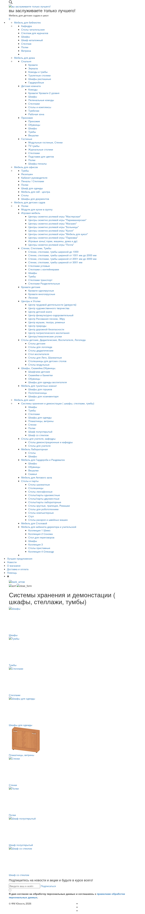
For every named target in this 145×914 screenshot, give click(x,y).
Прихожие (27, 117)
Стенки (32, 424)
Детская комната (31, 86)
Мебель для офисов (26, 167)
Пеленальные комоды (41, 100)
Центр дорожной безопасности (46, 329)
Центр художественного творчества (48, 308)
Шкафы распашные (39, 79)
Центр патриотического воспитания (48, 333)
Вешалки (33, 135)
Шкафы (25, 36)
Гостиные (26, 139)
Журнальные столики (40, 149)
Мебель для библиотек (27, 22)
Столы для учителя (39, 445)
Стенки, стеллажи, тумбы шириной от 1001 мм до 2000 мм (62, 255)
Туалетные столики (39, 75)
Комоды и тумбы (38, 72)
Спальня (26, 61)
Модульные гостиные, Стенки (45, 142)
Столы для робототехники (43, 509)
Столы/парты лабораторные (44, 502)
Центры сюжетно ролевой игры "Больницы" (53, 227)
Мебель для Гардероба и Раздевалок (43, 459)
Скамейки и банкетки (40, 375)
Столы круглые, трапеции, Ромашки (49, 505)
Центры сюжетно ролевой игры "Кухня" (51, 230)
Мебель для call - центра (35, 191)
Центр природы (37, 325)
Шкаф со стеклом (38, 435)
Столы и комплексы (39, 107)
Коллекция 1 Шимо (39, 530)
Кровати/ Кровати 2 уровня (43, 93)
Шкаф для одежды (32, 188)
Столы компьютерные (41, 512)
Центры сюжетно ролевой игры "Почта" (51, 244)
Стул (31, 516)
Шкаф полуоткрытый (40, 431)
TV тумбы (33, 146)
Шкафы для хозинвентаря (43, 396)
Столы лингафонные (40, 491)
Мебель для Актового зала (36, 477)
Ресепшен (27, 174)
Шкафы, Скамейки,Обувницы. (38, 368)
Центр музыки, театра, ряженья (46, 322)
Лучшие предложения (19, 558)
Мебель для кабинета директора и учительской (48, 527)
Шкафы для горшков (40, 389)
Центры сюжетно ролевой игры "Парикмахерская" (57, 220)
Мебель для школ (24, 400)
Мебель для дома (24, 57)
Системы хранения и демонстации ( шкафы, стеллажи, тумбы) (57, 403)
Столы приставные (39, 548)
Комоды (32, 89)
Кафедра (26, 26)
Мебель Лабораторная (34, 449)
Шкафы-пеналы (37, 163)
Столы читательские (33, 29)
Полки (24, 47)
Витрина (26, 50)
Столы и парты (30, 481)
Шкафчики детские (39, 371)
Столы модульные (39, 364)
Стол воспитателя (38, 354)
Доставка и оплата (17, 569)
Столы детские (36, 343)
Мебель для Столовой (34, 523)
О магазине (14, 565)
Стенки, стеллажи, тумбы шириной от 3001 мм (55, 262)
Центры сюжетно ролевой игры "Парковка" (53, 237)
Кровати (33, 64)
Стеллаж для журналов (34, 33)
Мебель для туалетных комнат (39, 385)
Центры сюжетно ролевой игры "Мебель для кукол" (58, 234)
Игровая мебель (30, 213)
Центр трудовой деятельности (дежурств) (52, 304)
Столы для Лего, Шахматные (45, 357)
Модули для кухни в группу (37, 209)
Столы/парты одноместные (44, 495)
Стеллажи (34, 103)
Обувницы (34, 124)
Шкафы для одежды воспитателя (47, 382)
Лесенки (33, 297)
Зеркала (33, 68)
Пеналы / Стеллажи (32, 181)
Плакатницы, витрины (41, 421)
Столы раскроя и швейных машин (48, 519)
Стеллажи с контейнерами (43, 269)
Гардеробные (36, 82)
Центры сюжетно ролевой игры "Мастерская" (54, 216)
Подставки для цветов (41, 156)
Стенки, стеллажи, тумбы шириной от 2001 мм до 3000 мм (62, 258)
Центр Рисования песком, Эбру (46, 318)
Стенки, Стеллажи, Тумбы (36, 248)
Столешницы (35, 488)
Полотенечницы (37, 392)
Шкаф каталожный (32, 40)
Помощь (12, 572)
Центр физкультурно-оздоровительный (50, 315)
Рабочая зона (36, 114)
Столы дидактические (40, 350)
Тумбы (32, 131)
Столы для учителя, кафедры (38, 438)
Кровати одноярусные (41, 290)
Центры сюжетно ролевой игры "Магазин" (52, 223)
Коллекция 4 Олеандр (41, 551)
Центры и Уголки (30, 301)
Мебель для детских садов (29, 202)
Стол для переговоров (41, 537)
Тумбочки (33, 110)
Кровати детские (30, 287)
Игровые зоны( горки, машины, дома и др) (52, 241)
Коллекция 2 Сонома (40, 534)
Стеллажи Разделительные (44, 283)
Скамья (32, 474)
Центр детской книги (40, 311)
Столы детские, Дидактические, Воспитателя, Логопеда (53, 340)
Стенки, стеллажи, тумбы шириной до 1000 (53, 251)
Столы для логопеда (40, 347)
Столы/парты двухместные (43, 498)
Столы (25, 195)
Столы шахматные (39, 484)
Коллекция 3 (35, 544)
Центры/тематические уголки (45, 336)
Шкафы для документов (35, 199)
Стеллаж (26, 43)
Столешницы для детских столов (47, 361)
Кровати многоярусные (41, 294)
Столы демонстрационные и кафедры (50, 442)
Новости (12, 562)
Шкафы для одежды (40, 417)
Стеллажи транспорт (40, 280)
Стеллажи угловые (39, 266)
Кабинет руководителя (34, 177)
